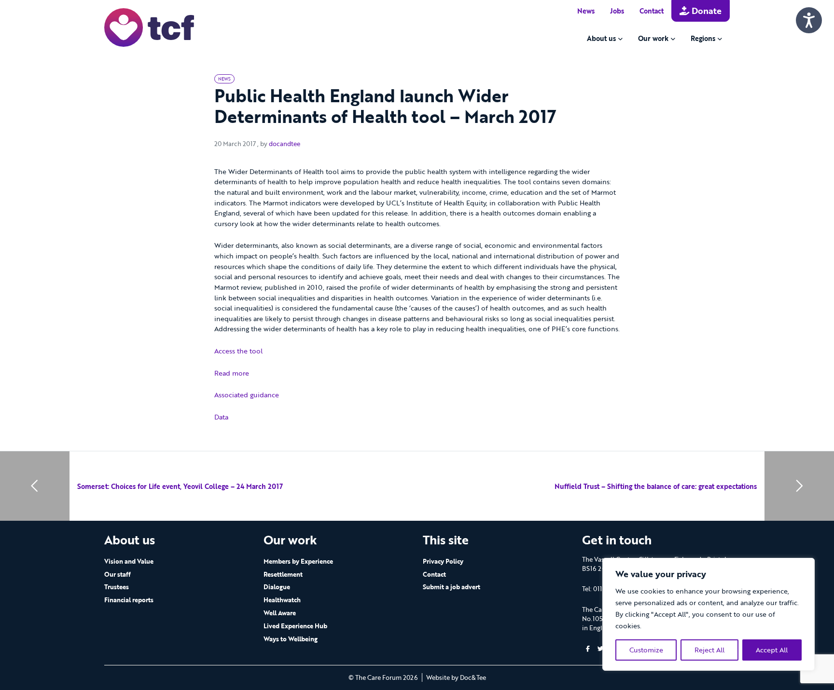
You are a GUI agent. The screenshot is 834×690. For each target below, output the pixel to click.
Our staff (117, 574)
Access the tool (238, 351)
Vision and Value (128, 561)
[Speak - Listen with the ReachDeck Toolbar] (809, 20)
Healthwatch (282, 599)
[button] (588, 648)
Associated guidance (246, 395)
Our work (653, 38)
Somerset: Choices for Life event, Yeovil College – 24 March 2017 (180, 486)
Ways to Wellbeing (291, 639)
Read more (231, 373)
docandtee (284, 143)
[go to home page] (149, 27)
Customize (646, 650)
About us (601, 38)
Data (221, 417)
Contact (651, 11)
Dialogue (277, 586)
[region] (708, 614)
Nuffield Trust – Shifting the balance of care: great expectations (656, 486)
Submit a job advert (451, 586)
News (586, 11)
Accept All (772, 650)
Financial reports (128, 599)
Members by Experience (298, 561)
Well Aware (280, 613)
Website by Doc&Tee (456, 677)
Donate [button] (705, 10)
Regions (703, 38)
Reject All (709, 650)
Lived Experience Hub (295, 626)
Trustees (116, 586)
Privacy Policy (443, 561)
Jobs (617, 11)
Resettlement (283, 574)
